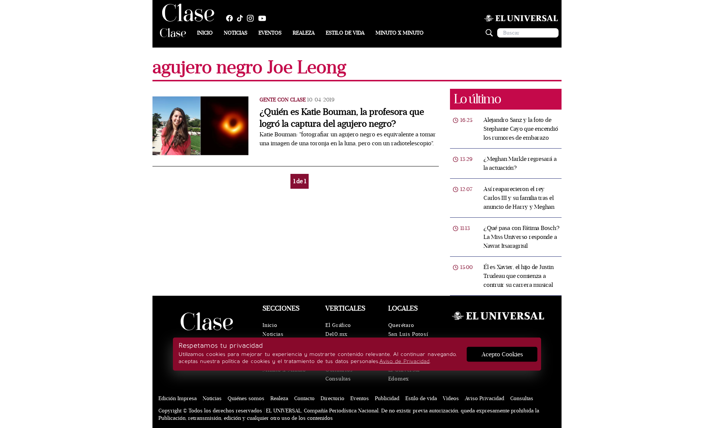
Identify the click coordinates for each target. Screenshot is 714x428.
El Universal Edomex (404, 374)
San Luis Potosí (408, 334)
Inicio (205, 33)
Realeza (304, 33)
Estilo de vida (345, 33)
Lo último (477, 99)
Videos (451, 398)
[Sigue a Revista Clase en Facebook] (231, 18)
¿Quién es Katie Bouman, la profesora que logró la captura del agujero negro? (342, 118)
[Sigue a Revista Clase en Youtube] (264, 18)
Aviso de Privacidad (404, 361)
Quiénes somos (246, 398)
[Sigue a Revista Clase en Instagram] (252, 18)
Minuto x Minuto (400, 33)
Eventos (270, 33)
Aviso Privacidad (484, 398)
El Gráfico (338, 325)
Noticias (235, 33)
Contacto (304, 398)
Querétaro (401, 325)
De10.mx (336, 334)
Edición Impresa (177, 398)
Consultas (338, 379)
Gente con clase (283, 100)
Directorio (332, 398)
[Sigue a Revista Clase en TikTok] (242, 18)
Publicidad (387, 398)
